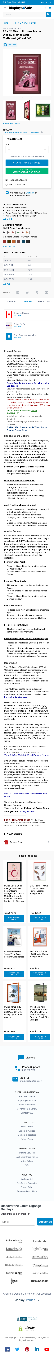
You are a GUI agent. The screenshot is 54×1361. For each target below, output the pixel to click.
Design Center (27, 1149)
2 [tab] (27, 97)
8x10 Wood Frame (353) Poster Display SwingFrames (39, 954)
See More (7, 219)
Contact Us (46, 2)
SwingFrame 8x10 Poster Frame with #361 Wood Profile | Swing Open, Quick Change (13, 1012)
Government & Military (27, 1109)
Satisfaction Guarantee (27, 1183)
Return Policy (27, 1139)
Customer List (27, 1179)
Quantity (8, 144)
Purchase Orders (27, 1104)
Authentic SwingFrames (27, 1157)
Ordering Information (27, 1092)
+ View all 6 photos (11, 123)
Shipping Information (27, 1100)
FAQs (27, 1165)
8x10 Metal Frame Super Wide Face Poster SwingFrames (14, 954)
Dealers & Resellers (27, 1135)
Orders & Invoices (27, 1131)
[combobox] (27, 14)
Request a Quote (27, 1096)
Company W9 (27, 1113)
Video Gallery (27, 1161)
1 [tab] (22, 97)
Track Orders (27, 1126)
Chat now (30, 193)
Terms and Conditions (27, 1191)
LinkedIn (37, 1349)
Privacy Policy (27, 1187)
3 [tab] (31, 97)
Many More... (9, 246)
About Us (27, 1175)
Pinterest (27, 1349)
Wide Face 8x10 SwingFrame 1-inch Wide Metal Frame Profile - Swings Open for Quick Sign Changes (39, 1013)
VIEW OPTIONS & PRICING (14, 918)
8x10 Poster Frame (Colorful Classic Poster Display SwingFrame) (39, 890)
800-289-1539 (18, 2)
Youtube (46, 1349)
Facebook (7, 1349)
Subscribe (45, 1221)
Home (5, 23)
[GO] (48, 14)
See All (6, 284)
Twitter (17, 1349)
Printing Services (27, 1153)
